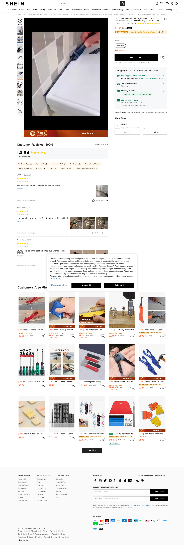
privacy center (127, 507)
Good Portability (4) (59, 164)
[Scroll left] (174, 9)
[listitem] (32, 316)
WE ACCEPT (97, 516)
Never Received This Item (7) (87, 168)
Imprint (57, 537)
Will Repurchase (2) (25, 164)
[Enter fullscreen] (106, 128)
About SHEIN (22, 479)
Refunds (40, 485)
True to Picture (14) (25, 168)
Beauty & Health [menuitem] (150, 10)
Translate (20, 189)
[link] (162, 3)
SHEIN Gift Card (61, 494)
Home (19, 15)
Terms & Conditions (58, 534)
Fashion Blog (22, 500)
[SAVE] (163, 57)
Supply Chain (22, 488)
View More (92, 450)
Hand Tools (52, 15)
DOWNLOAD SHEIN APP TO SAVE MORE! (150, 476)
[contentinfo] (130, 522)
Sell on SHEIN (42, 500)
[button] (172, 3)
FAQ (57, 497)
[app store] (137, 482)
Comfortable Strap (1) (92, 164)
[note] (62, 326)
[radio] (120, 46)
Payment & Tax (61, 482)
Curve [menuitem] (67, 10)
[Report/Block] (106, 200)
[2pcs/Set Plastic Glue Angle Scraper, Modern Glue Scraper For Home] (32, 310)
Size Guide (40, 494)
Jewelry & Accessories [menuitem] (133, 10)
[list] (113, 480)
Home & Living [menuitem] (117, 10)
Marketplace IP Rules (25, 537)
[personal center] (157, 3)
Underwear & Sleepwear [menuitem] (100, 10)
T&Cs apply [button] (125, 86)
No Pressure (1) (75, 164)
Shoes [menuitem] (86, 10)
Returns (39, 482)
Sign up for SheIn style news (105, 487)
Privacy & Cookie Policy (142, 505)
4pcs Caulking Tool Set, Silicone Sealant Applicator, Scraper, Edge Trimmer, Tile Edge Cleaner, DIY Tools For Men (62, 330)
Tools (45, 15)
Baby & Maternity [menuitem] (165, 10)
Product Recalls (61, 488)
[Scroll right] (177, 9)
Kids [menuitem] (60, 10)
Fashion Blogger (23, 485)
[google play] (142, 482)
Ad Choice (65, 537)
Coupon (58, 491)
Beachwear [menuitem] (52, 10)
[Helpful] (93, 200)
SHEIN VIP (40, 497)
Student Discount (24, 494)
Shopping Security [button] (128, 91)
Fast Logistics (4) (42, 164)
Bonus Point (60, 485)
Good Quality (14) (67, 168)
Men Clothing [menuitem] (77, 10)
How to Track (41, 491)
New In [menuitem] (22, 10)
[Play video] (66, 74)
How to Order (41, 488)
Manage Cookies (55, 531)
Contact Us (59, 479)
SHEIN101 (21, 497)
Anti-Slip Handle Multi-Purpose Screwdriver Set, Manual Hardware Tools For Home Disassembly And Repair (32, 382)
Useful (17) (52, 168)
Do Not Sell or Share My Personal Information (33, 534)
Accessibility (48, 537)
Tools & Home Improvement (32, 15)
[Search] (122, 3)
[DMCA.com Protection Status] (101, 529)
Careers (21, 491)
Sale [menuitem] (28, 10)
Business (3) (40, 168)
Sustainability (22, 482)
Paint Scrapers (63, 15)
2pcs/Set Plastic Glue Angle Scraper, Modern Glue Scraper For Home (32, 330)
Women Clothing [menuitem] (39, 10)
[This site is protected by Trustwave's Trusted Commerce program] (95, 529)
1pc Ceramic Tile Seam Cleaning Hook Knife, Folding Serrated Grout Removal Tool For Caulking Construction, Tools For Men (152, 330)
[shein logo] (15, 3)
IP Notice (38, 537)
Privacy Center (23, 531)
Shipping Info (41, 479)
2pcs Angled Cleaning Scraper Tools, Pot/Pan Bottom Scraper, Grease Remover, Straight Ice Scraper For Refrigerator (92, 382)
